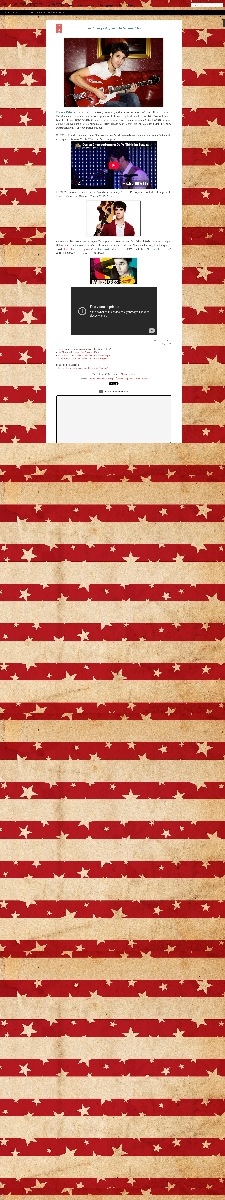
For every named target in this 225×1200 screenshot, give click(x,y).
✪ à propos (56, 12)
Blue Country (128, 374)
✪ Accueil (38, 12)
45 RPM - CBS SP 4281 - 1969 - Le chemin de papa (83, 358)
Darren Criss (94, 378)
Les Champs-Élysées (78, 249)
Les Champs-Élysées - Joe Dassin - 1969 (78, 352)
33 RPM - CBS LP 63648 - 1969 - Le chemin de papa (84, 355)
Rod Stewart (141, 378)
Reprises (129, 378)
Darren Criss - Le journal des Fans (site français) (83, 368)
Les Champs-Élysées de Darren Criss (113, 28)
